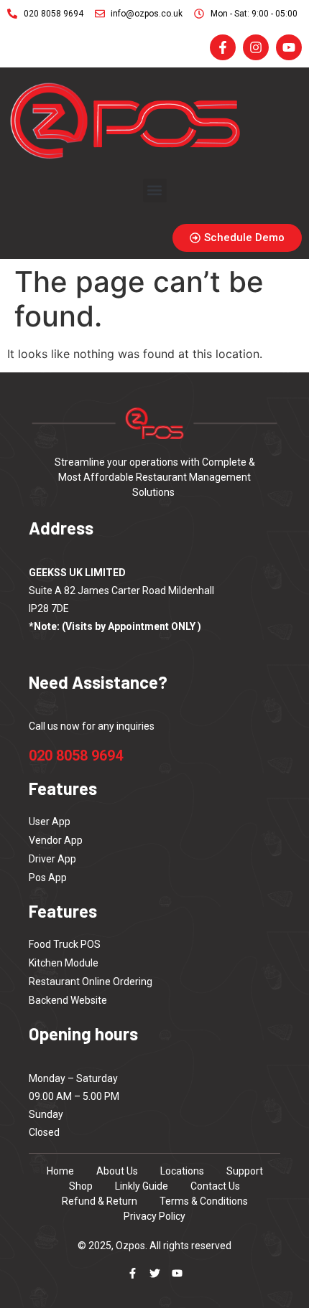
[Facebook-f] (132, 1273)
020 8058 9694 (76, 755)
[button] (155, 190)
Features (63, 910)
